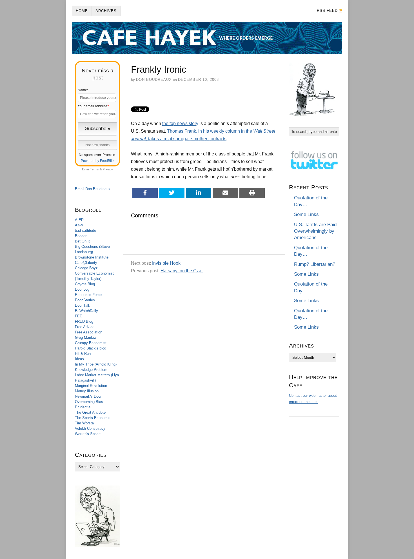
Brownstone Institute (91, 257)
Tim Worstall (85, 423)
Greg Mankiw (85, 337)
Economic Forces (89, 295)
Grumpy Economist (90, 343)
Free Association (88, 332)
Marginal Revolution (91, 386)
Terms (94, 169)
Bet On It (82, 241)
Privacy (108, 169)
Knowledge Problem (91, 370)
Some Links (306, 214)
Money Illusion (87, 391)
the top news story (180, 123)
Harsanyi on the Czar (182, 270)
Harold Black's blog (90, 348)
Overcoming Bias (89, 402)
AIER (79, 220)
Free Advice (84, 327)
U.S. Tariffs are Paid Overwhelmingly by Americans (315, 231)
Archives (106, 11)
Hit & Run (83, 353)
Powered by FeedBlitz (97, 161)
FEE (78, 316)
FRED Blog (84, 321)
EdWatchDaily (86, 311)
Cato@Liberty (86, 262)
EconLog (82, 289)
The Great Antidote (90, 412)
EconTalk (82, 305)
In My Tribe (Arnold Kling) (96, 364)
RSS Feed (327, 10)
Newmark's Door (88, 396)
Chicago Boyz (86, 268)
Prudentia (82, 407)
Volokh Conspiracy (90, 428)
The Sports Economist (93, 418)
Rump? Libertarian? (314, 264)
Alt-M (79, 225)
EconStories (85, 300)
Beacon (81, 236)
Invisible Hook (166, 263)
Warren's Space (88, 434)
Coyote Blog (85, 284)
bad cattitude (85, 230)
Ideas (79, 359)
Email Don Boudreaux (92, 189)
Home (82, 11)
